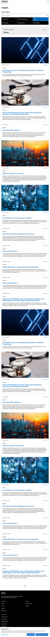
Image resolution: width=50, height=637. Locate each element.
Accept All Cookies (30, 634)
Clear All (44, 29)
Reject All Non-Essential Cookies (42, 634)
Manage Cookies (5, 634)
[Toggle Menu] (48, 1)
